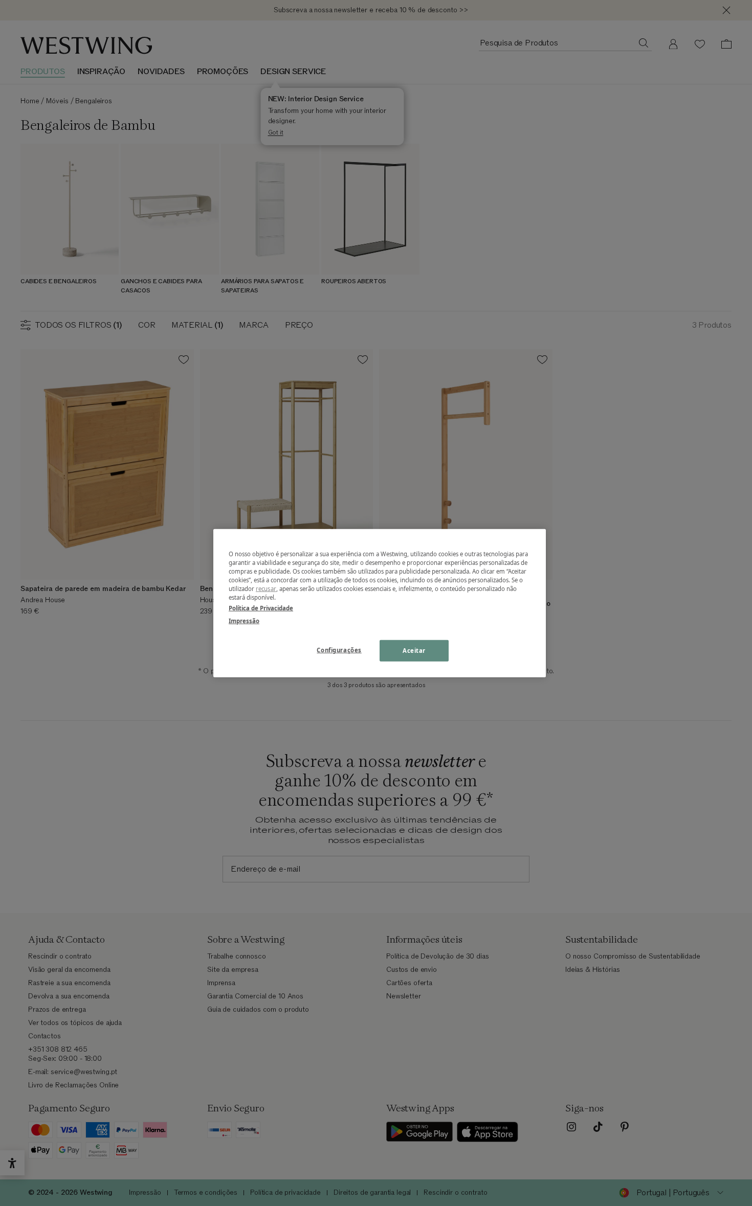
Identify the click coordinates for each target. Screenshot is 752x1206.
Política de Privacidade (261, 608)
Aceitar (414, 650)
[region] (379, 603)
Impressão (244, 621)
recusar (266, 589)
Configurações (339, 650)
